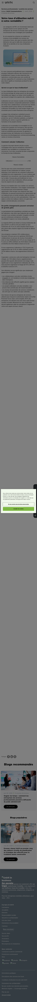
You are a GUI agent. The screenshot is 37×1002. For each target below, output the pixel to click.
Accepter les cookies (18, 508)
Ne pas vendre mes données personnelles (18, 504)
